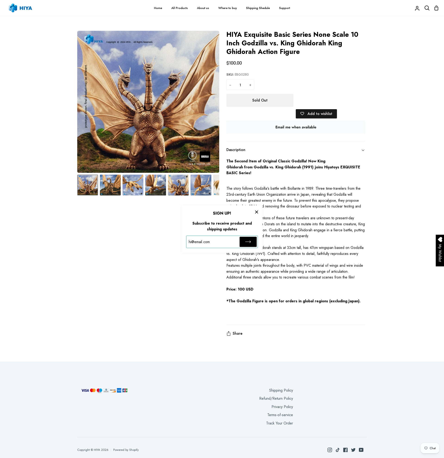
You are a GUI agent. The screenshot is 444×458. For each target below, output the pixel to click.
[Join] (248, 242)
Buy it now (330, 100)
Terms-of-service (280, 415)
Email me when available (295, 127)
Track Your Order (279, 423)
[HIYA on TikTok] (337, 450)
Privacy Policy (282, 406)
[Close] (256, 211)
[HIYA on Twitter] (353, 450)
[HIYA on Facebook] (345, 450)
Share (237, 333)
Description (235, 149)
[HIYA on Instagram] (329, 450)
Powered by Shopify (126, 450)
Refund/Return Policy (276, 398)
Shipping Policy (281, 390)
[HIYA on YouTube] (361, 450)
